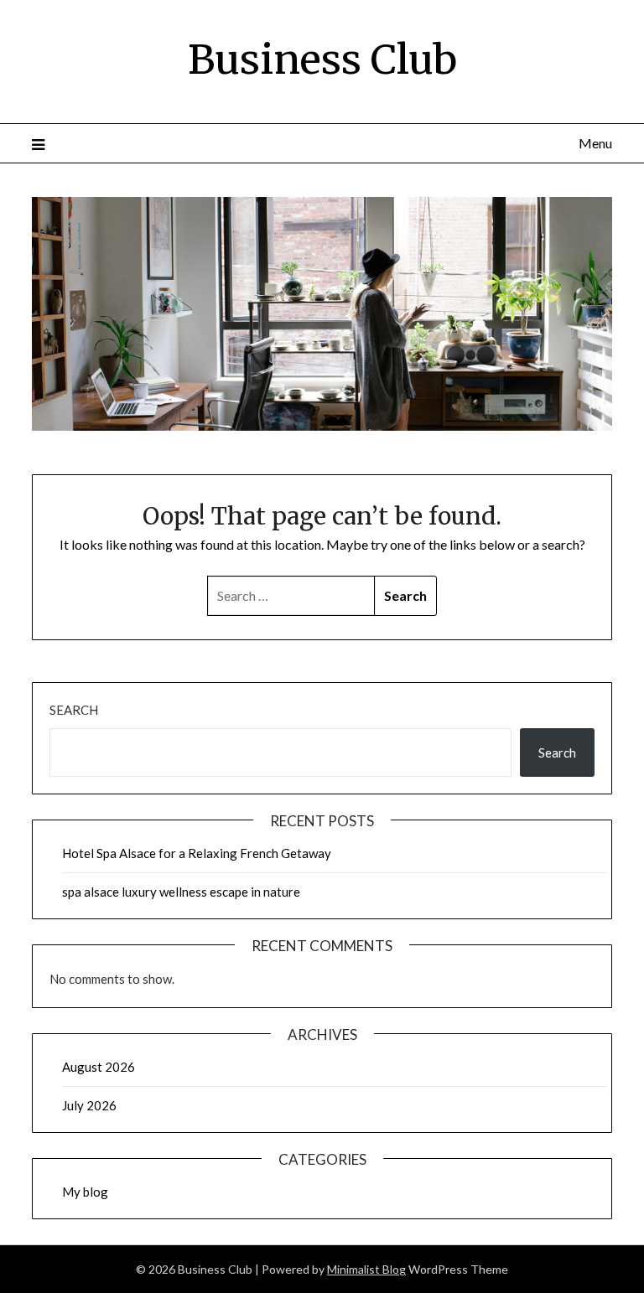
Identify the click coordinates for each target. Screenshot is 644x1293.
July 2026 (89, 1105)
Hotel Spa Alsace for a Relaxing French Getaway (196, 853)
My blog (85, 1191)
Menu (595, 143)
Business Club (322, 59)
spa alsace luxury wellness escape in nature (181, 891)
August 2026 (98, 1066)
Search (73, 709)
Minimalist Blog (366, 1269)
